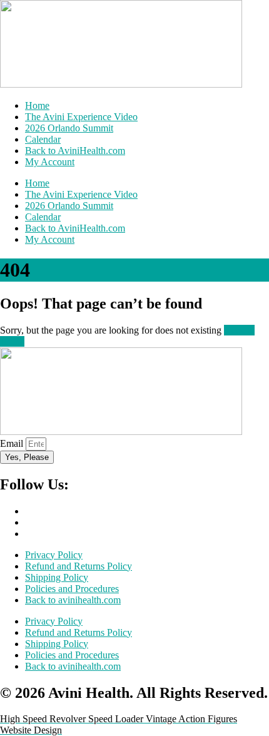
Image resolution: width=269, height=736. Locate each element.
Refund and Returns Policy (78, 566)
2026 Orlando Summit (69, 128)
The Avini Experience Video (81, 116)
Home (37, 105)
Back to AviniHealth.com (75, 150)
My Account (49, 161)
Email (13, 443)
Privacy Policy (54, 554)
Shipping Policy (56, 577)
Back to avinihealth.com (73, 600)
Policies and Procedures (72, 588)
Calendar (43, 139)
